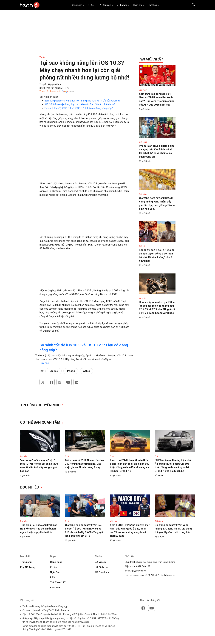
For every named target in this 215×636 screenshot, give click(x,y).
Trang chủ (25, 562)
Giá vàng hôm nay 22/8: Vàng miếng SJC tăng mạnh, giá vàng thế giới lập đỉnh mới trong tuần (173, 529)
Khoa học (137, 5)
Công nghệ (76, 5)
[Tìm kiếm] (191, 5)
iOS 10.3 (53, 370)
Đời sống (143, 142)
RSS (52, 577)
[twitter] (43, 382)
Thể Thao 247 (57, 582)
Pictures (103, 567)
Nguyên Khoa (54, 84)
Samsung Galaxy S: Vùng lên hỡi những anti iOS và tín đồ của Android (82, 100)
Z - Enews (122, 5)
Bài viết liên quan (49, 96)
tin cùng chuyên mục (40, 405)
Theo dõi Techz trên (50, 91)
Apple (86, 370)
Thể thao (152, 5)
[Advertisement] (85, 153)
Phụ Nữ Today (28, 567)
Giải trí (142, 246)
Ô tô (67, 456)
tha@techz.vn (168, 575)
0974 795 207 (152, 575)
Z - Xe (91, 5)
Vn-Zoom (55, 587)
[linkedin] (77, 382)
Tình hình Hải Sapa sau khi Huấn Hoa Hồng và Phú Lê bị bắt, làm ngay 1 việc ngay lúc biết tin (38, 529)
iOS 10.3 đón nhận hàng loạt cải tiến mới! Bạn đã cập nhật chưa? (80, 104)
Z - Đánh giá (105, 5)
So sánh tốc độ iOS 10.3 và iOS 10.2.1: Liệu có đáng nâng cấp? (79, 108)
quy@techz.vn (138, 570)
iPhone (71, 370)
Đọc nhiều (30, 487)
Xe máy (142, 298)
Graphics (104, 572)
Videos (102, 562)
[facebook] (51, 382)
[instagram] (60, 382)
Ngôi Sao (55, 572)
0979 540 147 (143, 566)
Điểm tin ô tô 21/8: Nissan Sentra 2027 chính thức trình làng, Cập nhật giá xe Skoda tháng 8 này (84, 464)
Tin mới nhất (151, 59)
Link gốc (44, 363)
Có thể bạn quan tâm (40, 422)
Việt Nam (143, 90)
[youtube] (68, 382)
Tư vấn (42, 57)
